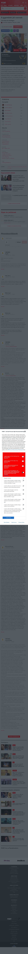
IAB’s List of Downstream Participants (15, 449)
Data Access (14, 522)
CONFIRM (8, 517)
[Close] (25, 431)
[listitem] (14, 453)
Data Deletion (6, 522)
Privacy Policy (21, 522)
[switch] (23, 456)
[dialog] (14, 477)
